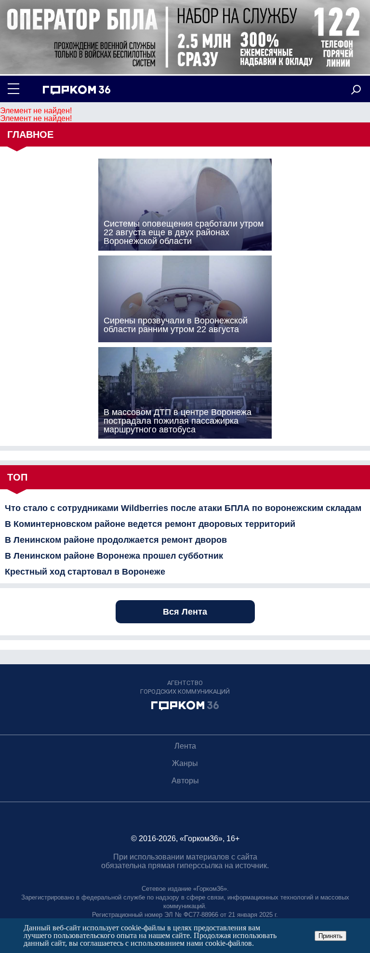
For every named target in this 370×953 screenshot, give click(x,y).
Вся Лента (185, 612)
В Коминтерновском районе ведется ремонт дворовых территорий (150, 524)
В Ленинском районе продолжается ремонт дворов (116, 540)
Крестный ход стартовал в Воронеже (85, 571)
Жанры (185, 763)
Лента (185, 746)
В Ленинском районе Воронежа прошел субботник (114, 555)
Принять (330, 936)
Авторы (185, 781)
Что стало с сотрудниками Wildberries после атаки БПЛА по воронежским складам (183, 508)
